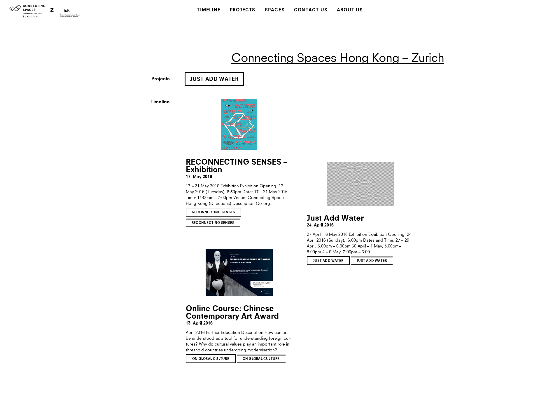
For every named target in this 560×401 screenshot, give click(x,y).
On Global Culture (210, 359)
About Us (350, 10)
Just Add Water (214, 79)
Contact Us (311, 10)
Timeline (208, 10)
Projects (243, 10)
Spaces (275, 10)
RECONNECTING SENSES (213, 212)
